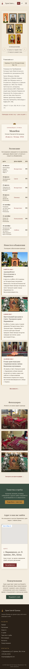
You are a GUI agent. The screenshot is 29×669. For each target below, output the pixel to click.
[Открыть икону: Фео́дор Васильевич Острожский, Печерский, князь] (10, 28)
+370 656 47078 (5, 654)
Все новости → (14, 389)
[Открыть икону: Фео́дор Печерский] (13, 18)
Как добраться (10, 565)
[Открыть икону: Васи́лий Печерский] (22, 18)
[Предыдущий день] (4, 49)
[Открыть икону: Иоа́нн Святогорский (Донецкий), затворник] (19, 28)
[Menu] (26, 3)
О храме (3, 632)
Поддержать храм (14, 597)
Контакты (4, 640)
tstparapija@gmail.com (8, 657)
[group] (14, 61)
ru (18, 3)
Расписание (4, 627)
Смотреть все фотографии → (14, 476)
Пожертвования (6, 643)
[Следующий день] (24, 49)
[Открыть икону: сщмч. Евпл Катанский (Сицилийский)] (5, 18)
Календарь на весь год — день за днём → (14, 114)
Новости (3, 630)
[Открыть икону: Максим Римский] (19, 39)
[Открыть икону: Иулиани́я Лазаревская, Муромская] (12, 39)
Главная (3, 625)
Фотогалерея (5, 638)
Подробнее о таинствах (14, 502)
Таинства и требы (6, 635)
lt (22, 3)
